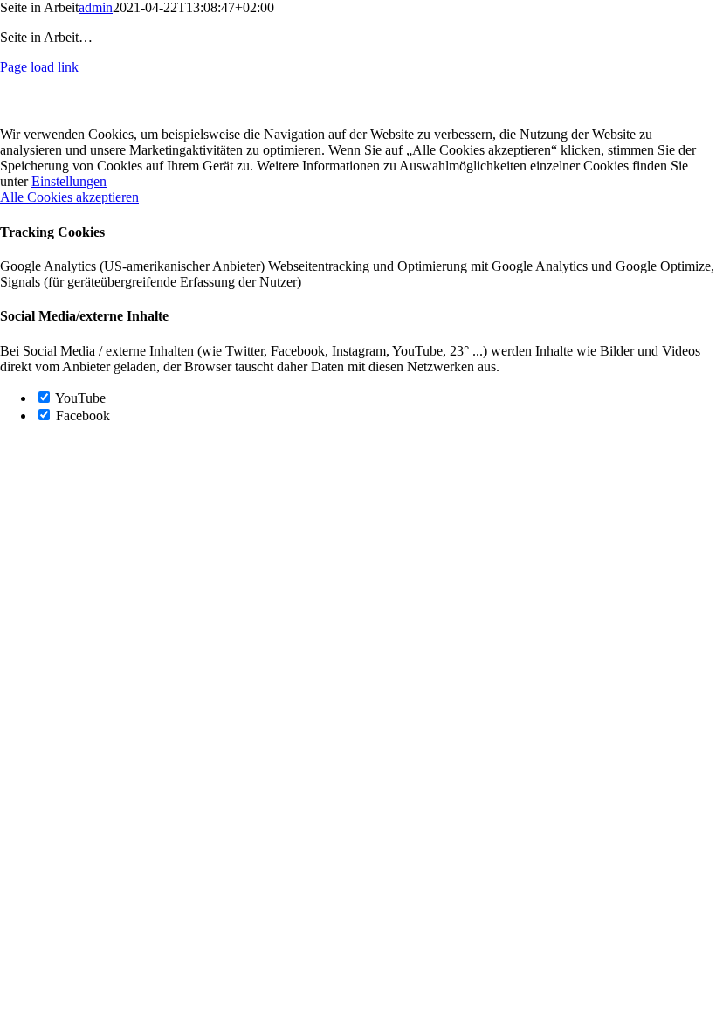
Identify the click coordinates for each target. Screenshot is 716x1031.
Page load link (39, 66)
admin (96, 7)
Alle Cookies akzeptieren (69, 197)
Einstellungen (69, 181)
